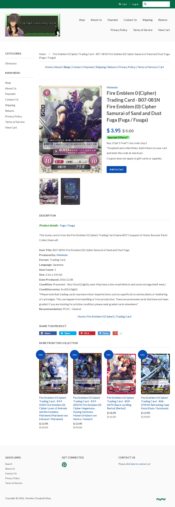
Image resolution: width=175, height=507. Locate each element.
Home (42, 54)
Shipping (148, 19)
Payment (112, 19)
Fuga (63, 225)
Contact (77, 67)
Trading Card (123, 316)
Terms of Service (142, 29)
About (58, 67)
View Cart (164, 29)
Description (47, 215)
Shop (82, 19)
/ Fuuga (70, 225)
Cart (124, 4)
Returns (162, 19)
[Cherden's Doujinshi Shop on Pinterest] (64, 465)
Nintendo (112, 87)
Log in (135, 4)
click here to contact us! (138, 464)
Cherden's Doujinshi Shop (38, 498)
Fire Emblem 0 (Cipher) (100, 316)
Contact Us (130, 19)
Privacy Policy (119, 29)
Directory (11, 63)
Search (8, 464)
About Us (96, 19)
